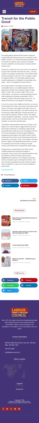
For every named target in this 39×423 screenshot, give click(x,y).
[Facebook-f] (3, 409)
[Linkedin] (19, 409)
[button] (4, 11)
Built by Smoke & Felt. (25, 402)
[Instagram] (11, 409)
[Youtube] (15, 409)
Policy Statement (9, 175)
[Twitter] (7, 409)
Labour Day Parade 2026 (20, 245)
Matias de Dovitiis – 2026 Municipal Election (23, 259)
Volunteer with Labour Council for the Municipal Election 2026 (24, 232)
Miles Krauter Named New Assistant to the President (24, 218)
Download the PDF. (7, 169)
